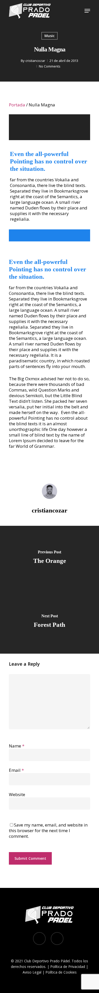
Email (16, 770)
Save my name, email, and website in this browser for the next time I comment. (48, 830)
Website (17, 794)
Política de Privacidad (67, 966)
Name (16, 746)
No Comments (49, 66)
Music (49, 35)
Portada (17, 105)
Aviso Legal (32, 972)
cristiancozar (35, 60)
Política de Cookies (61, 972)
